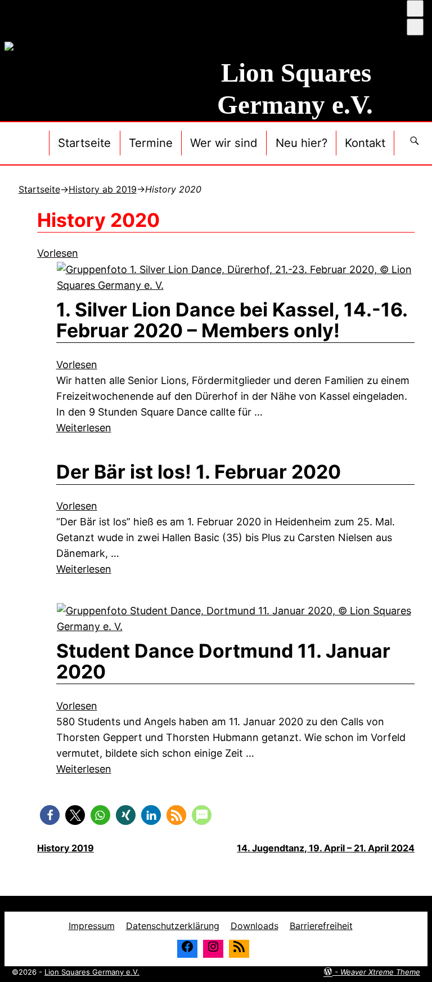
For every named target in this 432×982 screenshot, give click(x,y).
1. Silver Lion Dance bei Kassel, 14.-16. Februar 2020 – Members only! (231, 320)
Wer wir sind (224, 143)
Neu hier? (301, 143)
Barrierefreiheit (321, 925)
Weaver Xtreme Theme (380, 971)
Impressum (92, 925)
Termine (151, 143)
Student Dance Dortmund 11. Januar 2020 (223, 661)
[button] (50, 815)
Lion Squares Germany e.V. (92, 971)
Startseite (84, 143)
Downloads (254, 925)
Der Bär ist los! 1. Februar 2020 (198, 471)
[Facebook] (187, 948)
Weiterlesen (83, 428)
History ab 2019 (103, 189)
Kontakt (365, 143)
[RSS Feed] (239, 948)
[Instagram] (213, 948)
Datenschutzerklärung (172, 925)
